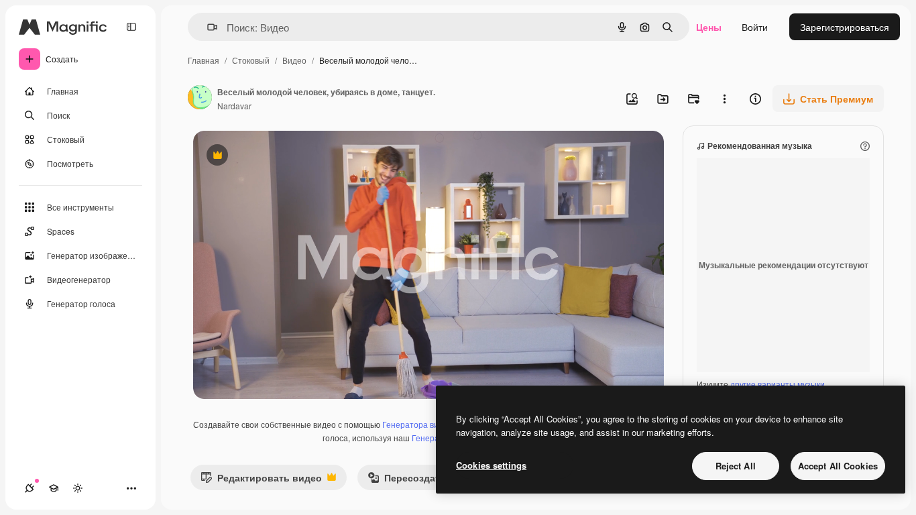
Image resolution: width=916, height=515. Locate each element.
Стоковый (251, 60)
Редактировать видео (261, 480)
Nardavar (234, 105)
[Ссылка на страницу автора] (200, 98)
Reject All (735, 465)
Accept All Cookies (838, 465)
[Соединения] (29, 488)
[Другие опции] (724, 98)
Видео (294, 60)
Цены (709, 27)
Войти (755, 27)
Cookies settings (491, 465)
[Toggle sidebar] (131, 27)
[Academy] (53, 488)
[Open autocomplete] (206, 27)
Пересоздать (406, 480)
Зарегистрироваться (844, 27)
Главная (203, 60)
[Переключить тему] (78, 488)
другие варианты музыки (777, 384)
